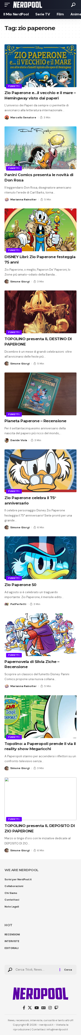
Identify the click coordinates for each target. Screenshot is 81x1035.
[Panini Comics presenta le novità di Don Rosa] (40, 147)
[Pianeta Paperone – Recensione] (40, 393)
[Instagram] (50, 1008)
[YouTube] (36, 1008)
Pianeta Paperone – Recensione (35, 421)
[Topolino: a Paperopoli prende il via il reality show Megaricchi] (40, 716)
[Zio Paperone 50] (40, 557)
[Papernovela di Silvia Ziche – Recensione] (40, 634)
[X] (30, 1008)
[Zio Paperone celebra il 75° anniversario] (40, 470)
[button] (8, 4)
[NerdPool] (27, 4)
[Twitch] (56, 1008)
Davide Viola (18, 440)
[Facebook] (24, 1008)
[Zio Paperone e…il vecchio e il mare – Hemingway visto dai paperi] (40, 65)
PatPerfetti (18, 604)
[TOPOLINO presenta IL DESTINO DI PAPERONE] (40, 311)
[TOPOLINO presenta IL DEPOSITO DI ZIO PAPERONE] (40, 798)
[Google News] (43, 1008)
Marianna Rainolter (23, 199)
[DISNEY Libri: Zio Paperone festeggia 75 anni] (40, 229)
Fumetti (14, 86)
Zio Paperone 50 (20, 584)
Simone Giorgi (20, 281)
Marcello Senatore (23, 117)
